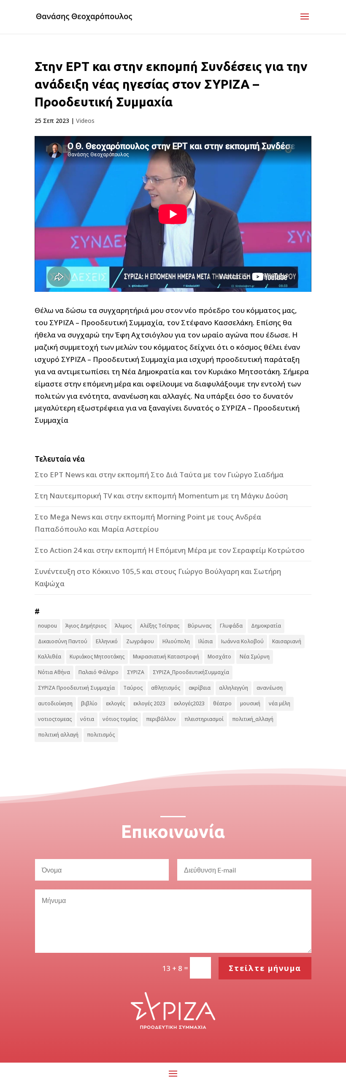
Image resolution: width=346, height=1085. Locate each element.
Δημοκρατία (266, 625)
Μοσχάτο (219, 656)
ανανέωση (270, 687)
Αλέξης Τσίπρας (159, 625)
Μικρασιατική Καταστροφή (166, 656)
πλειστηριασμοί (204, 719)
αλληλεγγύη (233, 687)
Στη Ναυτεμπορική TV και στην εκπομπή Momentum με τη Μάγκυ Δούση (161, 495)
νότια (87, 719)
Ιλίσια (205, 641)
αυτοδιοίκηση (55, 703)
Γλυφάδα (231, 625)
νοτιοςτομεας (55, 719)
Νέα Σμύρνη (255, 656)
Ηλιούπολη (176, 641)
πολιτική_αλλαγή (252, 719)
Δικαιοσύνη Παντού (62, 641)
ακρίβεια (200, 687)
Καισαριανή (286, 641)
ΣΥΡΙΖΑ (135, 672)
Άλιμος (123, 625)
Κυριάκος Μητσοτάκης (97, 656)
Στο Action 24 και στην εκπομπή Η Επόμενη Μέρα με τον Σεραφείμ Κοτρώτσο (170, 550)
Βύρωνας (199, 625)
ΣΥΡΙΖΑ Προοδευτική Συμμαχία (76, 687)
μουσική (250, 703)
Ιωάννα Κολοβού (242, 641)
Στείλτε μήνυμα (265, 968)
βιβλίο (89, 703)
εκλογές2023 (189, 703)
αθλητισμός (165, 687)
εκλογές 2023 (149, 703)
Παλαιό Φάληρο (98, 672)
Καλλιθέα (49, 656)
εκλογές (115, 703)
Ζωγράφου (140, 641)
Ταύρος (133, 687)
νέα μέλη (279, 703)
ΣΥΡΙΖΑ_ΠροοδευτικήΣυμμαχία (191, 672)
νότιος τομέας (120, 719)
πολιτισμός (101, 734)
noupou (47, 625)
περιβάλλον (161, 719)
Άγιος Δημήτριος (85, 625)
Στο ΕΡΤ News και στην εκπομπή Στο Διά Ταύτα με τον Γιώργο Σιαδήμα (159, 474)
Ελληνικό (107, 641)
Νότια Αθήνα (54, 672)
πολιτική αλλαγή (58, 734)
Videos (85, 121)
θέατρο (222, 703)
